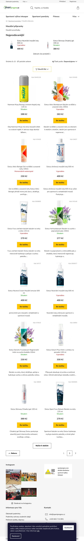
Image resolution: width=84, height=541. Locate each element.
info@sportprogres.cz (57, 514)
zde (38, 531)
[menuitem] (17, 16)
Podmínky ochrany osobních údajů (18, 517)
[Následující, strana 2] (69, 453)
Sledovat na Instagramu (22, 503)
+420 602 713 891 (56, 519)
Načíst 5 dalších (42, 446)
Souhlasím (68, 528)
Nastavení (15, 536)
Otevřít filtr (42, 69)
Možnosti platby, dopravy (15, 520)
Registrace (73, 1)
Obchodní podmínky (12, 2)
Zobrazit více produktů (41, 54)
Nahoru (14, 453)
